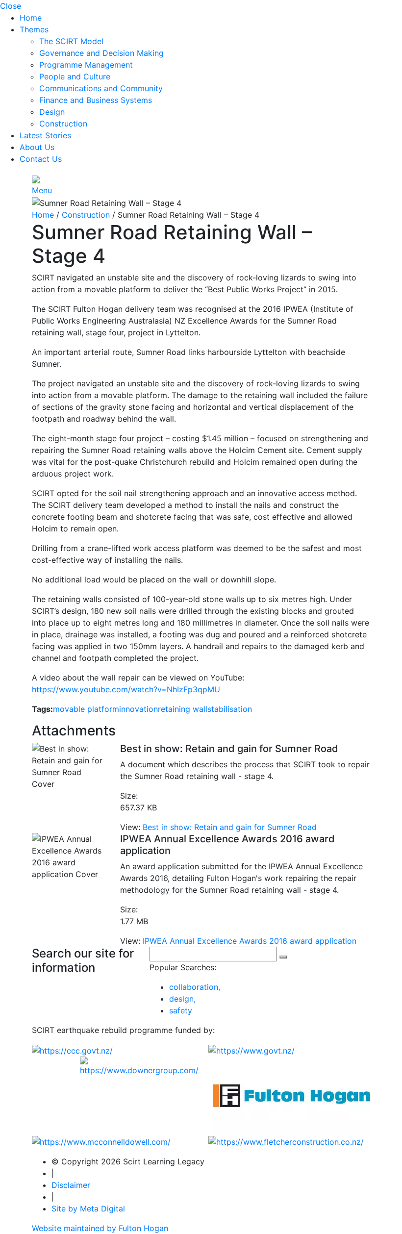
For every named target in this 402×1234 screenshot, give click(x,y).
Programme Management (86, 65)
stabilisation (229, 709)
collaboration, (194, 987)
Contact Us (41, 159)
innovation (138, 709)
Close (10, 6)
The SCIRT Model (71, 41)
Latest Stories (45, 135)
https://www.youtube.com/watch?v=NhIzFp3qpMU (126, 689)
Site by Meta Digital (88, 1208)
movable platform (86, 709)
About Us (37, 147)
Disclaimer (70, 1185)
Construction (63, 123)
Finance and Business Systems (95, 100)
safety (180, 1010)
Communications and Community (101, 88)
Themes (34, 29)
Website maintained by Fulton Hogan (100, 1228)
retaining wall (182, 709)
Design (52, 112)
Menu (42, 190)
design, (182, 999)
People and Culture (74, 76)
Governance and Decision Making (101, 53)
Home (31, 18)
